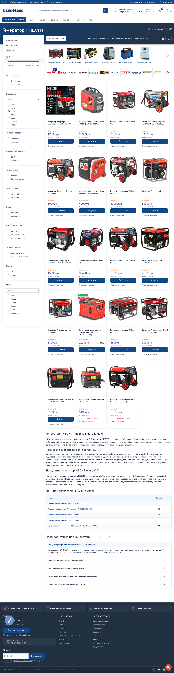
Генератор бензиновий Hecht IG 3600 (63, 520)
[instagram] (164, 670)
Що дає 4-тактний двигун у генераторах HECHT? (69, 568)
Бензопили (97, 640)
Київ (12, 295)
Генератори (158, 29)
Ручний (14, 176)
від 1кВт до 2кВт (17, 235)
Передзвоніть (137, 2)
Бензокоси (97, 636)
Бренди (41, 20)
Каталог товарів (102, 616)
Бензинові (15, 138)
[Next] (167, 72)
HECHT (10, 50)
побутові (14, 213)
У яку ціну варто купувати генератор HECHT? (68, 584)
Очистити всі (11, 45)
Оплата (62, 628)
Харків (13, 299)
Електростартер (17, 179)
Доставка (63, 625)
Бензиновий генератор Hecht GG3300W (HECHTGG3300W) (73, 526)
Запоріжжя (15, 313)
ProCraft (14, 122)
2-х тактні (15, 194)
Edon (13, 105)
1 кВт (146, 454)
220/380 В (14, 161)
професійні (15, 216)
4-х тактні (15, 198)
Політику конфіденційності (23, 661)
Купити (62, 141)
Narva (13, 108)
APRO (13, 125)
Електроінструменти (101, 643)
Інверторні (15, 142)
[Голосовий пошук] (100, 10)
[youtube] (159, 670)
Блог (32, 20)
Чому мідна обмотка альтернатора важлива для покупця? (73, 576)
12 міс (13, 272)
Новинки (54, 20)
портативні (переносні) (20, 253)
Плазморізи (97, 628)
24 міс (13, 275)
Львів (13, 310)
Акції (91, 20)
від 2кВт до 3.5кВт (18, 238)
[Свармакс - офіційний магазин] (13, 10)
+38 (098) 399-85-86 (126, 9)
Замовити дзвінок (16, 630)
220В (13, 157)
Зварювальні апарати (101, 621)
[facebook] (154, 670)
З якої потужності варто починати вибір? (66, 560)
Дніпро (13, 303)
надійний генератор (63, 439)
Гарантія (62, 632)
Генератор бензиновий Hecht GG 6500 (64, 515)
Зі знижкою (15, 81)
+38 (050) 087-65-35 (126, 12)
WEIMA (13, 115)
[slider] (6, 61)
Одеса (13, 306)
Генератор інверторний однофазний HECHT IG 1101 (70, 509)
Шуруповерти (98, 647)
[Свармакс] (149, 29)
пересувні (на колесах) (20, 257)
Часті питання (64, 643)
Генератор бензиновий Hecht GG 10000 (64, 503)
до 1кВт (14, 231)
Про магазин (66, 616)
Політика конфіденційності (70, 636)
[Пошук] (105, 10)
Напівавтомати (99, 625)
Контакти (80, 20)
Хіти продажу (16, 85)
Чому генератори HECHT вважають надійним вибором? (72, 545)
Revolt (13, 118)
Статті (61, 621)
